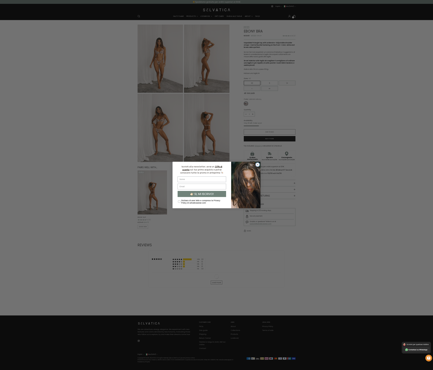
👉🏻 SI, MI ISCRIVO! (202, 194)
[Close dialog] (258, 165)
